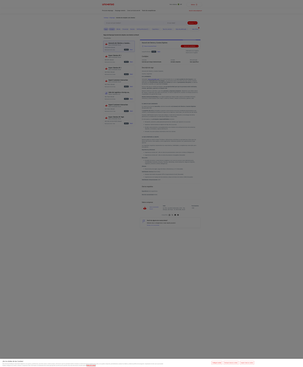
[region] (151, 363)
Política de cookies (91, 365)
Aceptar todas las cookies (247, 362)
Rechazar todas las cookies (231, 362)
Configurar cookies (216, 362)
